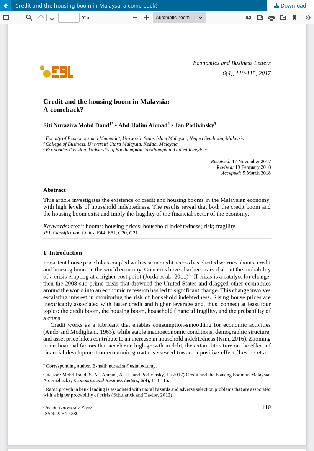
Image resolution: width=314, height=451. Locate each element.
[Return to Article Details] (5, 5)
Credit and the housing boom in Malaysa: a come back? (86, 5)
